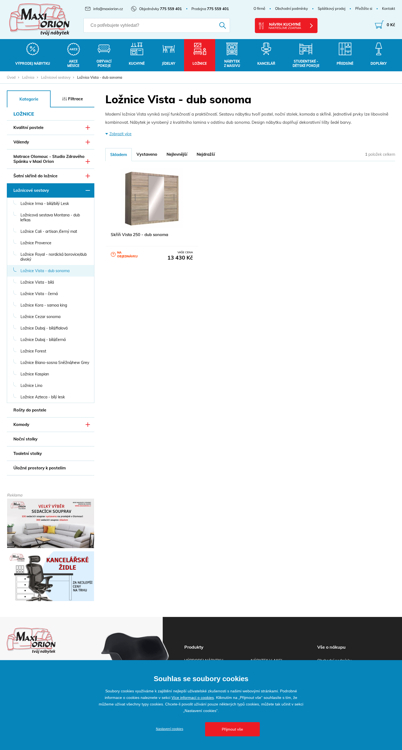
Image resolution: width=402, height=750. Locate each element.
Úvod (11, 77)
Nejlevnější (177, 154)
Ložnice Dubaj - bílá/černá (43, 339)
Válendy (21, 142)
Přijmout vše (232, 729)
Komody (21, 424)
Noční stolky (25, 439)
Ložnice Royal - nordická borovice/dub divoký (53, 257)
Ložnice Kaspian (35, 374)
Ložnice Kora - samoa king (44, 305)
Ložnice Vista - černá (39, 293)
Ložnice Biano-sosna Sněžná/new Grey (55, 362)
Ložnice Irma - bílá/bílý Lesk (45, 203)
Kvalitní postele (28, 127)
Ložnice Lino (31, 385)
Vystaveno (146, 154)
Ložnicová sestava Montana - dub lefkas (50, 217)
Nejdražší (206, 154)
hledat (215, 25)
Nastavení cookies (169, 729)
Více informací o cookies (192, 697)
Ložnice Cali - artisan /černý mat (49, 231)
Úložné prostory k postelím (39, 467)
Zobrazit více (120, 133)
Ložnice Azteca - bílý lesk (43, 397)
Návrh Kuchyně (285, 26)
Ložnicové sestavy (56, 77)
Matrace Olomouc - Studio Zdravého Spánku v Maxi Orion (49, 159)
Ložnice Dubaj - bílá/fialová (44, 328)
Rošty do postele (29, 410)
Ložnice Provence (36, 242)
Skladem (118, 154)
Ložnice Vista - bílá (37, 282)
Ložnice (28, 77)
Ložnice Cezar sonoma (40, 316)
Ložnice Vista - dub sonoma (45, 270)
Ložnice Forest (33, 351)
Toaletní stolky (27, 453)
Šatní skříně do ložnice (35, 175)
